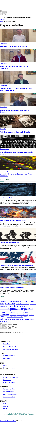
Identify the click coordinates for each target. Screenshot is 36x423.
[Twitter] (4, 370)
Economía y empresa (5, 171)
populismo (10, 319)
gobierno (19, 313)
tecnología (5, 321)
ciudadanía (13, 301)
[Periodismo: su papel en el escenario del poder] (18, 127)
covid (25, 302)
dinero (28, 304)
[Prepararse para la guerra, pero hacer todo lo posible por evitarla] (18, 262)
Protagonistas (3, 43)
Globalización (4, 313)
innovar (12, 315)
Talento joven (7, 380)
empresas (13, 309)
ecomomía (2, 306)
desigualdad (23, 304)
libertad (3, 317)
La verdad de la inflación (6, 198)
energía (19, 309)
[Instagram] (7, 370)
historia (25, 313)
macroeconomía (17, 317)
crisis (2, 304)
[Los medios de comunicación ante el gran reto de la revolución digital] (18, 169)
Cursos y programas (9, 382)
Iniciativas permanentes (10, 368)
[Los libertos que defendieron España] (18, 240)
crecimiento (31, 302)
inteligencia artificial (19, 315)
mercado (27, 317)
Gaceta (5, 409)
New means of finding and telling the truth (13, 46)
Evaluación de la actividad (10, 349)
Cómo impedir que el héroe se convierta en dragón (13, 220)
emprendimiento (5, 309)
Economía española (9, 389)
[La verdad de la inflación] (18, 195)
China (1, 301)
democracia (10, 304)
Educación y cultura (4, 149)
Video (13, 322)
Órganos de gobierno (9, 346)
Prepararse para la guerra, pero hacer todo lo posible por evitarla (16, 265)
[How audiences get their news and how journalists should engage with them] (18, 83)
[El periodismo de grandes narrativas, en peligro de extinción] (18, 147)
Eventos (5, 365)
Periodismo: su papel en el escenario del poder (15, 132)
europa (7, 311)
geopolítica (20, 311)
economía (11, 306)
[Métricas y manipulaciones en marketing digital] (18, 285)
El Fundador (6, 344)
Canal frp (2, 20)
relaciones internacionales (22, 319)
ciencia (6, 301)
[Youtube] (9, 370)
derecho (18, 304)
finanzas (13, 311)
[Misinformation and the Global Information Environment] (18, 61)
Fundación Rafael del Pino (8, 421)
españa (24, 309)
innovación (4, 315)
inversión (26, 315)
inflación (29, 313)
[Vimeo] (15, 370)
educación (20, 306)
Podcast (5, 406)
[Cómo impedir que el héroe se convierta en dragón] (18, 217)
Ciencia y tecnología (9, 397)
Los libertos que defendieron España (9, 242)
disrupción (33, 304)
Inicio (1, 21)
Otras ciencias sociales (10, 394)
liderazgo (9, 317)
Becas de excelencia (9, 355)
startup (32, 319)
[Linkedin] (12, 370)
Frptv (4, 403)
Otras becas (6, 358)
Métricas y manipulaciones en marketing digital (12, 287)
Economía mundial (8, 391)
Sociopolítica (3, 129)
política (3, 319)
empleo (26, 306)
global (26, 311)
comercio (19, 301)
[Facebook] (1, 370)
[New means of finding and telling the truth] (18, 41)
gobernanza (13, 313)
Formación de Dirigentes (10, 377)
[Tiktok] (18, 370)
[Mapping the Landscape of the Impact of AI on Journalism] (18, 105)
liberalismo (31, 315)
